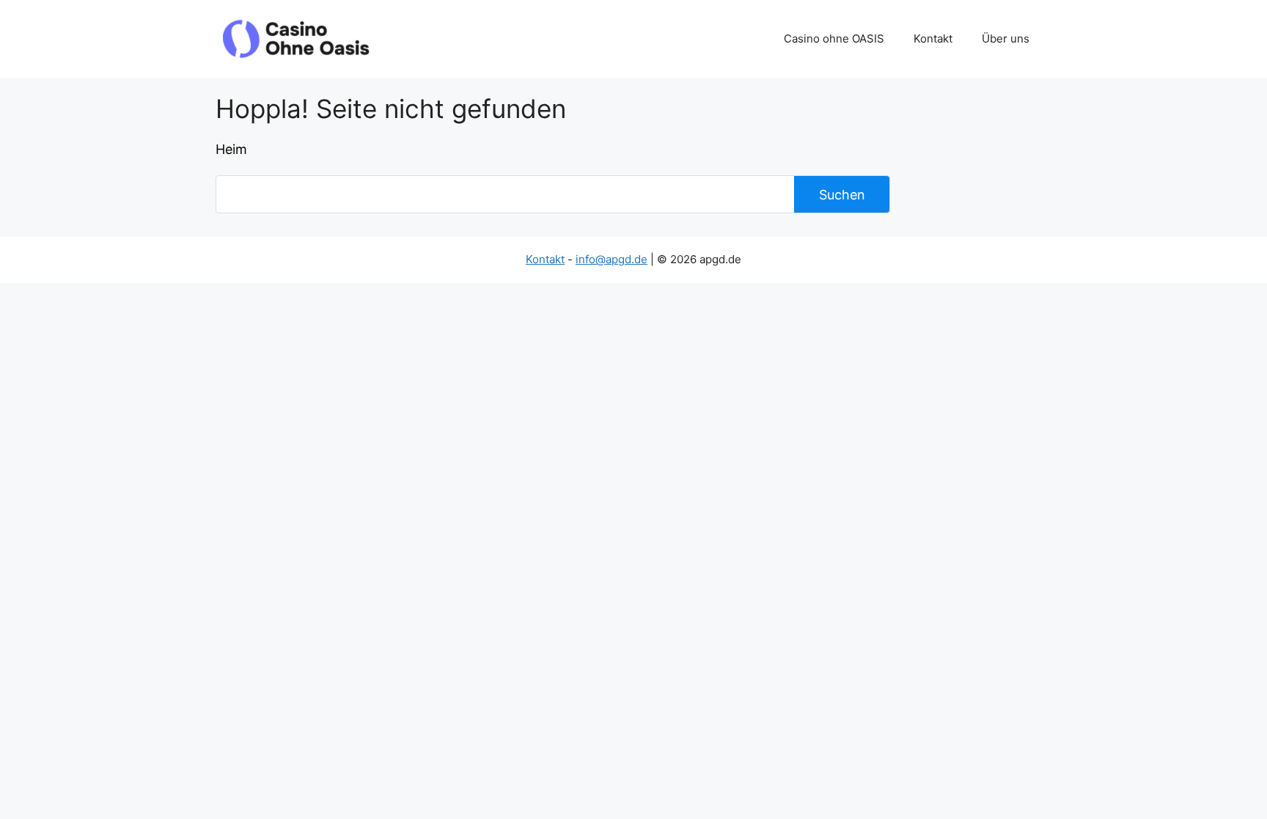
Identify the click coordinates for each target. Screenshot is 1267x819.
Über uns (1005, 38)
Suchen (842, 194)
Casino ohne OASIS (834, 38)
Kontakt (933, 38)
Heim (231, 149)
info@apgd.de (611, 259)
